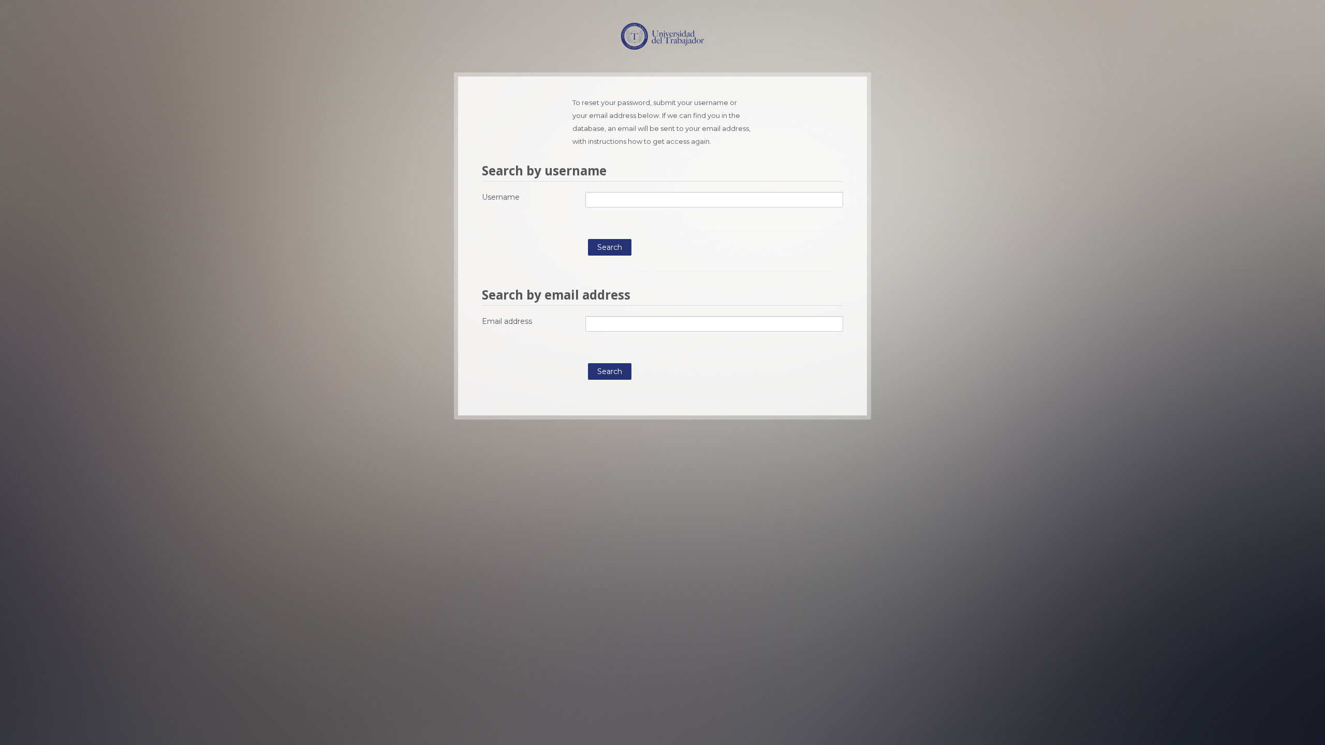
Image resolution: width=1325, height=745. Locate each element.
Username (501, 197)
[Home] (662, 35)
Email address (507, 321)
